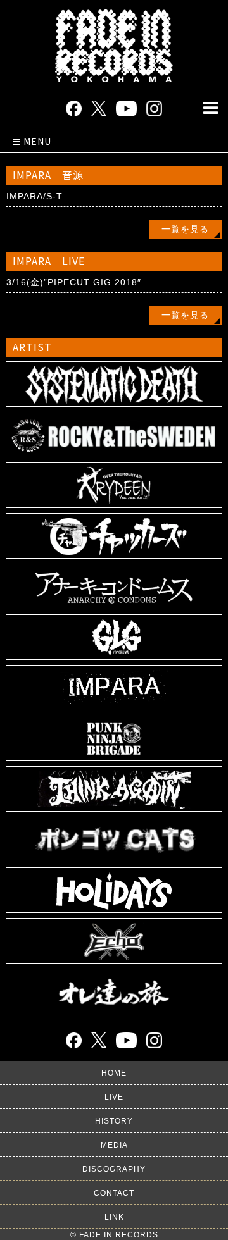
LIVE (114, 1097)
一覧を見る (185, 229)
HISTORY (114, 1121)
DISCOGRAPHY (114, 1169)
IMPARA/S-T (34, 196)
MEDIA (114, 1145)
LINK (114, 1217)
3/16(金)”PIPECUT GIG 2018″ (73, 282)
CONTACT (114, 1193)
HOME (114, 1073)
